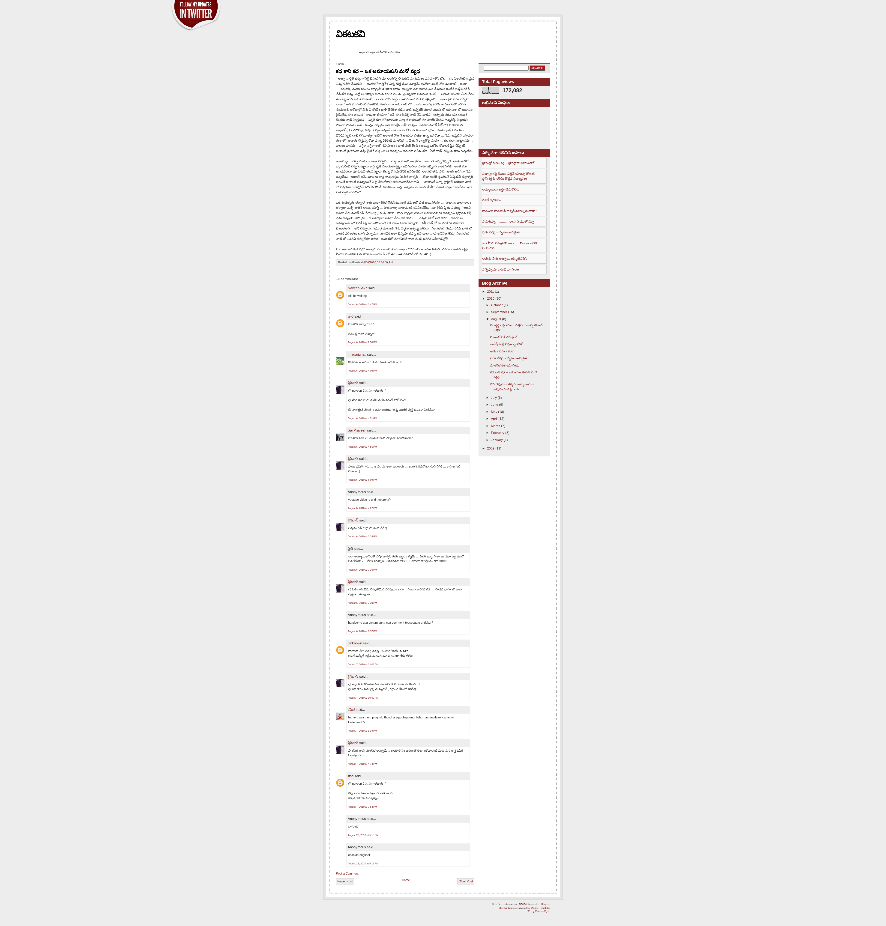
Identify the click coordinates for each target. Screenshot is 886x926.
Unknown (355, 643)
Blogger (545, 903)
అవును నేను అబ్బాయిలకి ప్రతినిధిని (504, 258)
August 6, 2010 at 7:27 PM (362, 508)
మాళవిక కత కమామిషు (504, 365)
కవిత (351, 710)
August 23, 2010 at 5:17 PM (363, 863)
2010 (490, 298)
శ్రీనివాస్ (353, 383)
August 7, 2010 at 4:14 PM (362, 763)
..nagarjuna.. (357, 354)
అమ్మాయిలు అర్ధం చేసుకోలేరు (500, 189)
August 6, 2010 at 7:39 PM (362, 602)
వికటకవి (350, 33)
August (496, 319)
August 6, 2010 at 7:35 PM (362, 536)
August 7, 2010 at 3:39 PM (362, 730)
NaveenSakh (357, 288)
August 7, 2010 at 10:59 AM (363, 697)
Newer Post (345, 881)
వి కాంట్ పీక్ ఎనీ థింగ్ (503, 337)
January (497, 440)
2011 (490, 291)
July (494, 397)
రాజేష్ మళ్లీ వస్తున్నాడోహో (506, 344)
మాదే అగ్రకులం (491, 200)
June (494, 404)
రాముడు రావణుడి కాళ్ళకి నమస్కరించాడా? (509, 211)
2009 (490, 448)
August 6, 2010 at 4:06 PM (362, 370)
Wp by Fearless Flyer (538, 911)
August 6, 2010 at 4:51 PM (362, 418)
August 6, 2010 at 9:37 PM (362, 631)
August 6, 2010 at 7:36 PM (362, 569)
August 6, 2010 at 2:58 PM (362, 342)
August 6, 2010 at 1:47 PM (362, 304)
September (499, 312)
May (494, 412)
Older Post (466, 881)
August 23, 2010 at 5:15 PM (363, 835)
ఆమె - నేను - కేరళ (501, 351)
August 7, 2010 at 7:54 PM (362, 806)
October (497, 305)
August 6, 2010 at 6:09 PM (362, 479)
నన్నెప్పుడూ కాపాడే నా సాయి (500, 269)
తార (350, 316)
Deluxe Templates (540, 907)
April (494, 418)
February (497, 433)
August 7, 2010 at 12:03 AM (363, 664)
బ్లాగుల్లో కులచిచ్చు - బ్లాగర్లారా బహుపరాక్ (508, 163)
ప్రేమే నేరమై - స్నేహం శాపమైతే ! (501, 232)
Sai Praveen (357, 430)
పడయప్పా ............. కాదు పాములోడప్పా (508, 221)
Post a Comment (347, 873)
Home (406, 880)
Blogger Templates (508, 907)
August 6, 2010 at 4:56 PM (362, 446)
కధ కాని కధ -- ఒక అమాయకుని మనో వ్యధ (378, 71)
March (495, 426)
